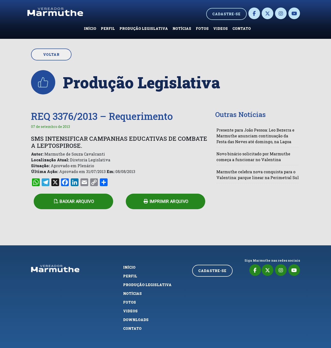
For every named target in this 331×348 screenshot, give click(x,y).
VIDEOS (220, 28)
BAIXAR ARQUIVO (77, 201)
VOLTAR (51, 54)
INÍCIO (90, 28)
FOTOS (202, 28)
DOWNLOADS (136, 319)
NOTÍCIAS (182, 28)
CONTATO (241, 28)
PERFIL (108, 28)
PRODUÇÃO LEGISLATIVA (143, 28)
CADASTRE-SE (226, 14)
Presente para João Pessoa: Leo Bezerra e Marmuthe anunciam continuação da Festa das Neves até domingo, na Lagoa (255, 135)
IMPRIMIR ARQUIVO (169, 201)
